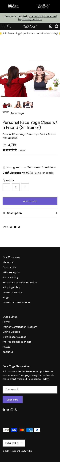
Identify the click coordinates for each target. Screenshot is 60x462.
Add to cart (30, 201)
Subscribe (12, 399)
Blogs (6, 297)
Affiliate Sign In (11, 272)
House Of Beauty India (21, 451)
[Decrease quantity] (6, 187)
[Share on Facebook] (15, 227)
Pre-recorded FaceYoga (17, 341)
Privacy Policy (10, 277)
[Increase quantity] (25, 187)
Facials (7, 347)
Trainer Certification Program (20, 326)
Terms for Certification (16, 302)
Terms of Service (13, 292)
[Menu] (3, 26)
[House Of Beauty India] (30, 26)
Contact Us (9, 267)
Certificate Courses (14, 337)
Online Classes (11, 331)
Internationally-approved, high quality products (37, 18)
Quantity (8, 180)
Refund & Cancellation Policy (20, 282)
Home (6, 321)
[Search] (10, 26)
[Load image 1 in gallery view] (30, 67)
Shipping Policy (11, 287)
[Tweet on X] (11, 227)
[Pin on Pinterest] (19, 227)
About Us (8, 262)
